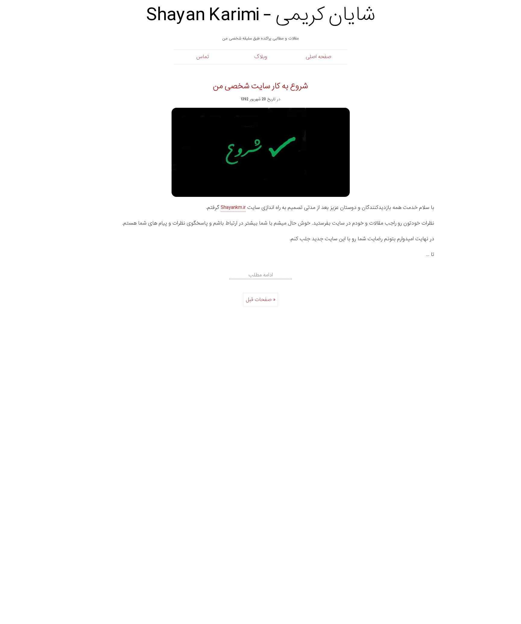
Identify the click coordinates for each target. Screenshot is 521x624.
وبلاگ (260, 57)
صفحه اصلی (318, 57)
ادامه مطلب (260, 275)
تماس (202, 57)
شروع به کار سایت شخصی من (260, 86)
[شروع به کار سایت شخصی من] (260, 152)
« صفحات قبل (260, 300)
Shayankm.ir (233, 207)
